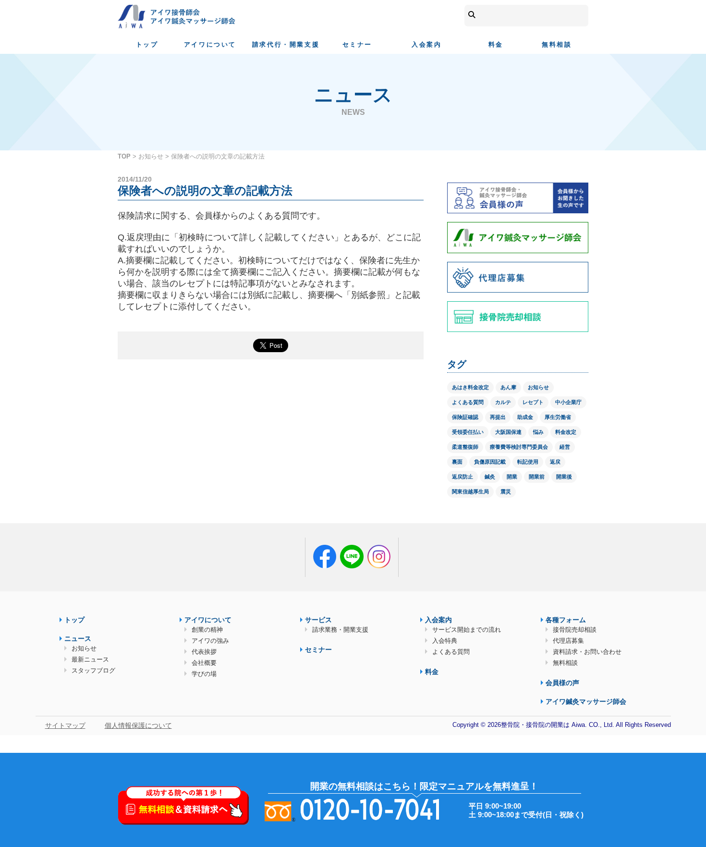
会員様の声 (562, 683)
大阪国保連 (508, 432)
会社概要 (204, 662)
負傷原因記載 (490, 462)
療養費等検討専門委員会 (519, 447)
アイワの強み (210, 640)
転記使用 (527, 462)
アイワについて (210, 44)
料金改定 (565, 432)
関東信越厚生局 (470, 491)
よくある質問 (468, 402)
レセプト (533, 402)
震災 (505, 491)
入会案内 (426, 44)
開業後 (564, 476)
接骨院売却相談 (574, 629)
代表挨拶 (204, 651)
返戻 (555, 462)
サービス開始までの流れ (466, 629)
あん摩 (508, 387)
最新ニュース (90, 659)
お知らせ (150, 156)
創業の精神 (207, 629)
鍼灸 (490, 476)
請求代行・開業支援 (285, 44)
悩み (538, 432)
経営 (565, 447)
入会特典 (444, 640)
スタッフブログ (93, 670)
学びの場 (204, 673)
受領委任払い (468, 432)
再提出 (498, 417)
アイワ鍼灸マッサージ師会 (586, 701)
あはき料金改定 (470, 387)
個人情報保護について (138, 725)
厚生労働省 (558, 417)
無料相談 (557, 44)
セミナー (357, 44)
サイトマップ (65, 725)
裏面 (457, 462)
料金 (495, 44)
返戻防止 (462, 476)
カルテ (503, 402)
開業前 (537, 476)
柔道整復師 (465, 447)
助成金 (525, 417)
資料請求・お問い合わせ (587, 651)
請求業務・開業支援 (340, 629)
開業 (512, 476)
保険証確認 (465, 417)
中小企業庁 (568, 402)
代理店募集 (568, 640)
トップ (147, 44)
